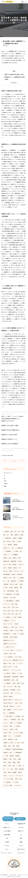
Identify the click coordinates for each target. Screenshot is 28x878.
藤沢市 (5, 765)
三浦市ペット (6, 554)
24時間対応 (17, 755)
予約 (4, 686)
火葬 (13, 765)
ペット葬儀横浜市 (14, 554)
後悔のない (12, 706)
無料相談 (10, 544)
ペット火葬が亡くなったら (9, 647)
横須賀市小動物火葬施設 (17, 749)
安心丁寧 (5, 571)
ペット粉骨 (14, 633)
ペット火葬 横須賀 (8, 716)
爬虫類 (11, 722)
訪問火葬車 (6, 584)
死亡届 (5, 739)
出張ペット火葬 (20, 683)
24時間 (8, 455)
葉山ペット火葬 (15, 610)
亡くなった (21, 627)
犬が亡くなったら (7, 660)
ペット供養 (18, 765)
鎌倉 (23, 531)
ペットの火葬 (15, 782)
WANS (5, 567)
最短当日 (11, 696)
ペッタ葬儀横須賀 (10, 713)
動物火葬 (12, 755)
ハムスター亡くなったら (18, 709)
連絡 (23, 719)
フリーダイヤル (19, 663)
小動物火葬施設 (7, 680)
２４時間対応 (6, 531)
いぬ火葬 (21, 584)
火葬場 (10, 571)
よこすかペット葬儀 (18, 630)
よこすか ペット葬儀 (8, 785)
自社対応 (15, 567)
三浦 (8, 581)
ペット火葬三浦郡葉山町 (8, 600)
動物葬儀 (14, 772)
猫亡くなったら (18, 699)
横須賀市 (5, 759)
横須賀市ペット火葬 (8, 752)
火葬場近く (17, 600)
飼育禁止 (20, 617)
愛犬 (16, 627)
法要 (17, 591)
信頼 (19, 686)
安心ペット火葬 (7, 614)
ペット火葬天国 (7, 617)
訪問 (6, 455)
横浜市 (18, 762)
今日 (20, 567)
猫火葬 (9, 772)
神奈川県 (20, 772)
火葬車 (16, 769)
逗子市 (15, 759)
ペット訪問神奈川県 (8, 594)
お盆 (21, 610)
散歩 (14, 577)
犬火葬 (5, 772)
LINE (13, 663)
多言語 (5, 746)
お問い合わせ (6, 693)
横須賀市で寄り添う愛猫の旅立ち (10, 430)
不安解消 (13, 673)
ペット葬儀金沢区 (7, 749)
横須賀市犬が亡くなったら (9, 640)
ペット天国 (14, 617)
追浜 (17, 680)
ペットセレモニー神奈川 (8, 650)
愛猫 (13, 627)
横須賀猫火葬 (13, 561)
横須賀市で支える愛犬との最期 (9, 425)
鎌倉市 (19, 759)
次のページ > (23, 461)
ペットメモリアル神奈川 (8, 779)
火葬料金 (21, 676)
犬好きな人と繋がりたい (8, 703)
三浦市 (10, 759)
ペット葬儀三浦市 (19, 548)
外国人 (9, 746)
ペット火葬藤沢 (20, 577)
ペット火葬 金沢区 (17, 736)
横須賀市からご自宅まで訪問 (9, 434)
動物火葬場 (21, 769)
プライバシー (13, 620)
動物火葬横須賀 (7, 574)
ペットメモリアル (17, 785)
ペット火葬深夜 (17, 716)
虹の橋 (9, 765)
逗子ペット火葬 (7, 610)
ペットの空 (19, 673)
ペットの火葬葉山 (18, 722)
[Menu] (25, 1)
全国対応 (14, 538)
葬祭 (11, 726)
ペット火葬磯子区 (7, 683)
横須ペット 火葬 (18, 703)
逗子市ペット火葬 (13, 584)
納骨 (13, 604)
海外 (13, 746)
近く (4, 581)
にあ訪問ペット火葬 (8, 653)
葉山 (19, 531)
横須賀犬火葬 (6, 561)
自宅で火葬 (6, 706)
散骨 (16, 604)
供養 (21, 587)
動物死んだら (6, 670)
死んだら (19, 689)
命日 (4, 591)
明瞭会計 (16, 587)
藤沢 (4, 534)
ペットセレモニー (18, 650)
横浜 (12, 531)
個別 (19, 719)
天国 (16, 614)
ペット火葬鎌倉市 (7, 551)
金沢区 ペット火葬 (13, 729)
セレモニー (6, 722)
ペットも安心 (17, 742)
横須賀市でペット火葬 (8, 742)
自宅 (4, 541)
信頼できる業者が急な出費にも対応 (14, 74)
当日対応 (20, 561)
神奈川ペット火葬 (7, 666)
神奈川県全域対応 (10, 591)
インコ (7, 769)
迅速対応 (13, 574)
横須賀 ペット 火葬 (16, 558)
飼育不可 (5, 577)
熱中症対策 (19, 574)
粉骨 (12, 769)
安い (8, 534)
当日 (21, 551)
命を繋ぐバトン (7, 548)
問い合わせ (6, 726)
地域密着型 (13, 689)
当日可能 (5, 696)
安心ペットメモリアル (8, 623)
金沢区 (9, 762)
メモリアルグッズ (19, 775)
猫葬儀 (5, 736)
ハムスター (18, 706)
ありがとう (6, 729)
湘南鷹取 (9, 709)
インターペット (17, 693)
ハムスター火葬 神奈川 (8, 656)
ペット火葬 (6, 755)
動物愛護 (20, 538)
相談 (15, 686)
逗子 (15, 531)
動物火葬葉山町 (7, 633)
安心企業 (11, 587)
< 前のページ (5, 461)
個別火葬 (10, 567)
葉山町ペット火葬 (10, 541)
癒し (4, 713)
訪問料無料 (6, 637)
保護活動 (15, 544)
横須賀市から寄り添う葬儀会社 (9, 443)
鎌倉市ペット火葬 (7, 663)
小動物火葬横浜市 (7, 676)
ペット (5, 544)
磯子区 (13, 680)
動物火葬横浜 (15, 676)
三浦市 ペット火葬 (7, 732)
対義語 (17, 746)
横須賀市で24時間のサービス (9, 439)
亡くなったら (10, 686)
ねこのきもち (16, 571)
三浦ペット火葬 (15, 607)
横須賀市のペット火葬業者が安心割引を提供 (15, 78)
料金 (14, 653)
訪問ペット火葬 (18, 779)
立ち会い (5, 775)
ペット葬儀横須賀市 (18, 752)
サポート (10, 736)
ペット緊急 (18, 541)
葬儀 (11, 455)
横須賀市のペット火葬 (12, 739)
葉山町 (5, 762)
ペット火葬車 (20, 633)
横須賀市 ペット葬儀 (19, 534)
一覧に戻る (14, 461)
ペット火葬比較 (17, 726)
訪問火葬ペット (7, 627)
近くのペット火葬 (7, 564)
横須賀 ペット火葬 (7, 558)
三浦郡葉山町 (6, 620)
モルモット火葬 (18, 656)
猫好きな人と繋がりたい (8, 699)
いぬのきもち (20, 564)
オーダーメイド (7, 604)
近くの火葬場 (16, 594)
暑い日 (10, 577)
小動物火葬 (13, 581)
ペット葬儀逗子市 (12, 719)
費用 (4, 709)
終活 (13, 548)
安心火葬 (16, 623)
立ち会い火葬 (12, 597)
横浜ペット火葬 (7, 607)
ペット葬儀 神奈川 (7, 538)
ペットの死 (15, 666)
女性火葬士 (6, 630)
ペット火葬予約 (7, 673)
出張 (22, 716)
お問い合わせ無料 (13, 637)
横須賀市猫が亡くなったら (18, 660)
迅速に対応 (6, 597)
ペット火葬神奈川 (7, 782)
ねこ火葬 (5, 587)
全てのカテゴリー (8, 473)
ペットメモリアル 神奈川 (18, 732)
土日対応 (5, 719)
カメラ (22, 571)
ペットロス (11, 775)
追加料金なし (6, 689)
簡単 (12, 693)
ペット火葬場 (15, 551)
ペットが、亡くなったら (16, 670)
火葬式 (14, 683)
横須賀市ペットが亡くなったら (10, 643)
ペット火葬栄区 (20, 581)
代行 (20, 614)
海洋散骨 (14, 564)
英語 (22, 742)
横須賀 (14, 762)
